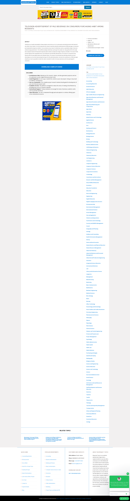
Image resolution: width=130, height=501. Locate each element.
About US (58, 498)
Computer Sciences (91, 169)
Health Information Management (94, 237)
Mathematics (89, 287)
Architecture (89, 122)
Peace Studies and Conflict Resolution (95, 309)
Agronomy (88, 112)
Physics (88, 320)
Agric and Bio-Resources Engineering (95, 94)
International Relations (92, 266)
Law (87, 268)
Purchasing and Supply (91, 353)
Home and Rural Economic (92, 242)
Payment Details (25, 486)
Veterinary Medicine (91, 413)
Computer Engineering (91, 163)
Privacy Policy (69, 498)
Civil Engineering (90, 158)
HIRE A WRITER (86, 2)
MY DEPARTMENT (77, 2)
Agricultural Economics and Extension (95, 102)
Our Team (24, 480)
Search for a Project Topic (27, 466)
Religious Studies (90, 361)
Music (87, 298)
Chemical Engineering (91, 150)
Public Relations (90, 350)
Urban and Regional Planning (93, 411)
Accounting (89, 81)
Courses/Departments (27, 456)
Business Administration (92, 144)
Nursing (88, 301)
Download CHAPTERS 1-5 (95, 55)
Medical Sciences (90, 293)
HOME (47, 2)
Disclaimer (82, 498)
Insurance (88, 260)
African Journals (25, 459)
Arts (87, 125)
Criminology (89, 174)
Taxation (88, 394)
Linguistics (89, 274)
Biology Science (90, 136)
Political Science (90, 328)
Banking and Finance (91, 128)
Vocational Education (91, 419)
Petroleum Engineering (92, 312)
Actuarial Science (90, 86)
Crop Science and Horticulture (93, 177)
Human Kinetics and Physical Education (95, 245)
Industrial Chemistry (91, 250)
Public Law (88, 347)
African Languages (90, 92)
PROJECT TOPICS (55, 2)
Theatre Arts (89, 400)
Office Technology (90, 304)
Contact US (63, 498)
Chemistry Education (91, 155)
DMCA (90, 498)
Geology (88, 231)
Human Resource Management (93, 247)
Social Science (89, 377)
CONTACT (101, 2)
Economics (48, 473)
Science (88, 372)
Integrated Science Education (93, 263)
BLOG (107, 2)
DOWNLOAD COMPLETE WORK (51, 67)
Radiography (89, 358)
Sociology (88, 380)
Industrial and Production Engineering (95, 257)
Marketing (88, 282)
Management (89, 277)
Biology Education (90, 133)
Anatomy (88, 114)
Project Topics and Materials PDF (53, 490)
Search (88, 7)
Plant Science (89, 325)
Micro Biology (89, 296)
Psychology (89, 339)
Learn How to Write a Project (28, 476)
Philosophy (89, 317)
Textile (88, 397)
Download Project (26, 469)
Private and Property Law (92, 334)
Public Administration (91, 342)
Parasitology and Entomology (93, 306)
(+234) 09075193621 (78, 460)
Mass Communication (91, 285)
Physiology (89, 323)
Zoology (88, 422)
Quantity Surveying (91, 355)
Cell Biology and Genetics (92, 147)
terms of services (76, 498)
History (88, 239)
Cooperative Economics (92, 171)
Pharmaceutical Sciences (92, 315)
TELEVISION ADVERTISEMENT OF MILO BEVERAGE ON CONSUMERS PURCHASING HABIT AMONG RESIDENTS (95, 75)
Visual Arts (89, 416)
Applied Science (90, 120)
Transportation (90, 408)
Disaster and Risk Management (93, 180)
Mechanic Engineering (91, 290)
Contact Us (24, 483)
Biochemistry (89, 131)
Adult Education (90, 89)
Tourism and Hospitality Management (95, 405)
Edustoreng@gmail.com (77, 463)
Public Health (89, 344)
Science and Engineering (92, 364)
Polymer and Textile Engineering (94, 331)
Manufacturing (90, 279)
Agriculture (89, 109)
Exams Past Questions (26, 473)
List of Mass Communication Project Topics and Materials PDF (41, 30)
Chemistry (88, 152)
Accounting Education (91, 83)
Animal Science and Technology (93, 117)
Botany (88, 139)
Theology (88, 402)
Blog (23, 490)
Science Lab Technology (92, 369)
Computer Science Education (93, 166)
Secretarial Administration (92, 374)
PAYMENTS (94, 2)
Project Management (91, 336)
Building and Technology (92, 141)
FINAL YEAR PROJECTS (66, 2)
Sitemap (86, 498)
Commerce (89, 160)
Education (48, 476)
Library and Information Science (94, 271)
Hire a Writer (25, 463)
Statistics (88, 392)
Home (26, 30)
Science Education (90, 366)
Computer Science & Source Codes (53, 469)
